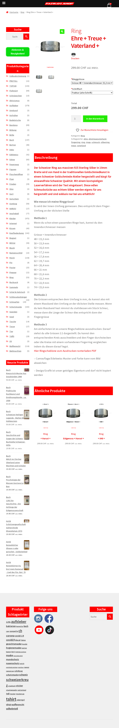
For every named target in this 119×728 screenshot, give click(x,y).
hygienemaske (13, 647)
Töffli (11, 336)
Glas (11, 189)
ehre (86, 139)
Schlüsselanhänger (18, 297)
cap (7, 631)
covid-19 (19, 635)
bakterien (11, 626)
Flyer (11, 179)
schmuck (96, 142)
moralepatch (18, 656)
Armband (13, 110)
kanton (24, 648)
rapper (26, 667)
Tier (11, 331)
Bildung (12, 130)
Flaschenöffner (16, 174)
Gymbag (13, 203)
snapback (12, 686)
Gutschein (14, 199)
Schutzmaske (15, 307)
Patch (12, 258)
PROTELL (13, 81)
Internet (13, 223)
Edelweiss (13, 154)
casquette (13, 631)
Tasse (12, 326)
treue (73, 145)
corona (10, 635)
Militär (12, 243)
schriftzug (18, 671)
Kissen (12, 228)
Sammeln (13, 287)
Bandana (13, 125)
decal (17, 640)
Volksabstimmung (17, 76)
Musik (12, 248)
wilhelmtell (12, 708)
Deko (11, 149)
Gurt (11, 194)
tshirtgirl (21, 700)
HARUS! (12, 208)
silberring (105, 142)
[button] (62, 31)
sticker (19, 685)
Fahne (12, 159)
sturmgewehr (11, 690)
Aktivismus (14, 100)
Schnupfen (14, 302)
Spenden (13, 312)
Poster (12, 267)
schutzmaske (12, 674)
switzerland (21, 690)
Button (12, 145)
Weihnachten (15, 351)
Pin (10, 262)
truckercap (20, 694)
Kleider (12, 218)
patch (22, 664)
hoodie (24, 644)
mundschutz (12, 659)
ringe (88, 142)
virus (8, 704)
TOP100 (12, 86)
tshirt (11, 699)
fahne (23, 640)
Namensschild (15, 253)
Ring (22, 12)
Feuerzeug (14, 164)
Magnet (12, 238)
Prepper (12, 272)
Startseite (13, 12)
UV (10, 341)
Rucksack (13, 282)
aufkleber (18, 621)
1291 (8, 622)
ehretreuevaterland (97, 139)
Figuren (12, 169)
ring (83, 142)
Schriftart (76, 88)
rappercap (10, 671)
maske (9, 655)
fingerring (75, 142)
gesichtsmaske (14, 643)
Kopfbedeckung (16, 233)
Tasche (12, 321)
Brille (11, 135)
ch (20, 631)
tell (7, 693)
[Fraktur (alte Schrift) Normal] (92, 93)
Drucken (75, 58)
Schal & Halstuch (17, 292)
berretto (19, 626)
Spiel (11, 316)
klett (13, 652)
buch (26, 626)
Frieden (12, 184)
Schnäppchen (15, 95)
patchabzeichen (12, 667)
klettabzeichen (20, 652)
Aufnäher (13, 115)
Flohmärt (13, 90)
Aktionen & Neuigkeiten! (18, 52)
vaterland (81, 145)
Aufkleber (13, 105)
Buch (11, 140)
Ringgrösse (77, 79)
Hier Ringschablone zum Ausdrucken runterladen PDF (65, 350)
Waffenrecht (14, 346)
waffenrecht (17, 704)
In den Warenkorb (95, 118)
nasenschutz (12, 663)
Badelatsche (15, 120)
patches (21, 667)
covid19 (10, 639)
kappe (8, 652)
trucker (13, 694)
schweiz (23, 674)
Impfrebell (14, 213)
